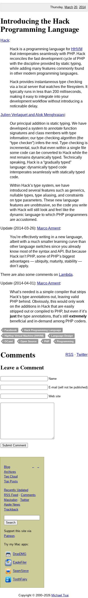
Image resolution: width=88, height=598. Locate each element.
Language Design (62, 335)
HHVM (76, 49)
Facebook (10, 330)
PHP (46, 341)
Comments (28, 495)
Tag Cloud (11, 476)
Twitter (82, 355)
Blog (7, 467)
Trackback (11, 509)
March (69, 7)
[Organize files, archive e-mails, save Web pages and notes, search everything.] (8, 562)
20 (75, 7)
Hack (4, 40)
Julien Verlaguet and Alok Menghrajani (32, 115)
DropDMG (19, 554)
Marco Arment (48, 228)
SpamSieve (21, 571)
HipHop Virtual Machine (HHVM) (24, 335)
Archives (10, 472)
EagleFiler (20, 562)
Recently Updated (16, 490)
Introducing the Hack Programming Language (39, 24)
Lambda (66, 275)
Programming (65, 341)
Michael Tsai (60, 595)
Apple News (12, 504)
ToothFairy (20, 579)
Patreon (9, 536)
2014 (82, 7)
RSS (69, 355)
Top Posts (11, 481)
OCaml (8, 341)
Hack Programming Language (42, 330)
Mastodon (10, 500)
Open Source (28, 341)
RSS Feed (11, 495)
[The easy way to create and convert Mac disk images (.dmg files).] (8, 554)
